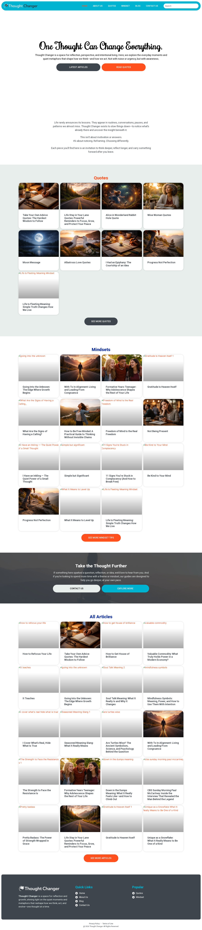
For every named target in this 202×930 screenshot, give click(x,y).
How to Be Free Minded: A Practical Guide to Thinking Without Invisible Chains (79, 434)
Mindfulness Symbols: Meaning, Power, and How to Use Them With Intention (163, 701)
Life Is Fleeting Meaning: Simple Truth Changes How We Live (38, 307)
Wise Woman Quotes (159, 215)
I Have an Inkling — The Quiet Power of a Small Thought (35, 478)
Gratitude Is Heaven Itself (161, 386)
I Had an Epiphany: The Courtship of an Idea (118, 264)
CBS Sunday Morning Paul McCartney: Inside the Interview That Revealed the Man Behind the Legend (163, 795)
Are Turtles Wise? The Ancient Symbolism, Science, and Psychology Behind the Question (120, 747)
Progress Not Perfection (161, 262)
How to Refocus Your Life (37, 653)
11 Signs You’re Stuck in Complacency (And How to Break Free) (121, 478)
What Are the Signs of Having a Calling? (35, 433)
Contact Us (152, 6)
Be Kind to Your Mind (159, 475)
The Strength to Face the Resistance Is (37, 792)
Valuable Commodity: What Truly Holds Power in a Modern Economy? (162, 656)
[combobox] (181, 5)
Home (84, 6)
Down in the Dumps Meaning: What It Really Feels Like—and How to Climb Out (119, 795)
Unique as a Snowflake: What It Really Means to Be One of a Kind (162, 840)
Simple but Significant (76, 475)
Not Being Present (157, 431)
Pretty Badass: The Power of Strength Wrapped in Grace (37, 840)
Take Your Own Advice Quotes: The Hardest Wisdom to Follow (35, 218)
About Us (98, 6)
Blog (137, 6)
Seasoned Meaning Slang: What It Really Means (78, 744)
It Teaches (29, 698)
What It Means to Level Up (79, 520)
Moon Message (31, 262)
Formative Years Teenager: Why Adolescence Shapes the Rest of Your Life (121, 389)
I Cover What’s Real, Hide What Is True (37, 744)
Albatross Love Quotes (77, 262)
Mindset (125, 6)
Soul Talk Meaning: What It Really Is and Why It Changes (121, 701)
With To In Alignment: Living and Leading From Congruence (80, 389)
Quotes (112, 6)
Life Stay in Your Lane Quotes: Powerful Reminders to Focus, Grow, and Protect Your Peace (79, 219)
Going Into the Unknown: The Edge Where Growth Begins (36, 389)
